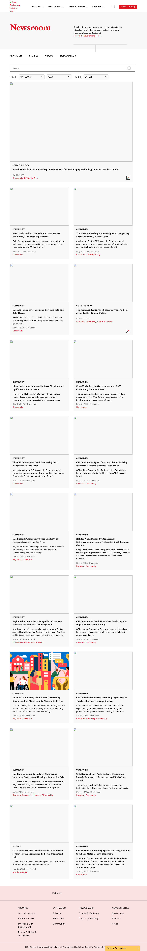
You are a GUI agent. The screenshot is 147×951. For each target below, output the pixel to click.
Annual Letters (26, 918)
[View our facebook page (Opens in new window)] (66, 893)
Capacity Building (88, 918)
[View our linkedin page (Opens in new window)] (82, 893)
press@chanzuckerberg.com (86, 35)
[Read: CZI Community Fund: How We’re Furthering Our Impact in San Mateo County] (103, 610)
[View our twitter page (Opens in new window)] (87, 893)
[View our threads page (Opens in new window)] (77, 893)
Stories (33, 56)
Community (17, 178)
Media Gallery (68, 56)
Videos (49, 56)
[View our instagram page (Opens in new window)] (71, 893)
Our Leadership (26, 913)
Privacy (65, 947)
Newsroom (16, 56)
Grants (15, 872)
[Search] (113, 7)
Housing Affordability (33, 642)
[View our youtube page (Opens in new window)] (93, 893)
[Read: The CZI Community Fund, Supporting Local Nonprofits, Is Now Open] (39, 452)
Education (58, 918)
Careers (97, 6)
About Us (36, 6)
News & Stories (77, 6)
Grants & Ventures (89, 913)
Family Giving (94, 254)
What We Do (55, 6)
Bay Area (80, 321)
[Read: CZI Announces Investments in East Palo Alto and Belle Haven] (39, 299)
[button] (32, 76)
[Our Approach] (15, 7)
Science (23, 872)
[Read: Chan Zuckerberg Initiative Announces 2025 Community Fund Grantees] (103, 375)
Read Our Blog (128, 6)
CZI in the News (31, 178)
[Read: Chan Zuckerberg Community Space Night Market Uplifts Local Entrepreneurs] (39, 375)
